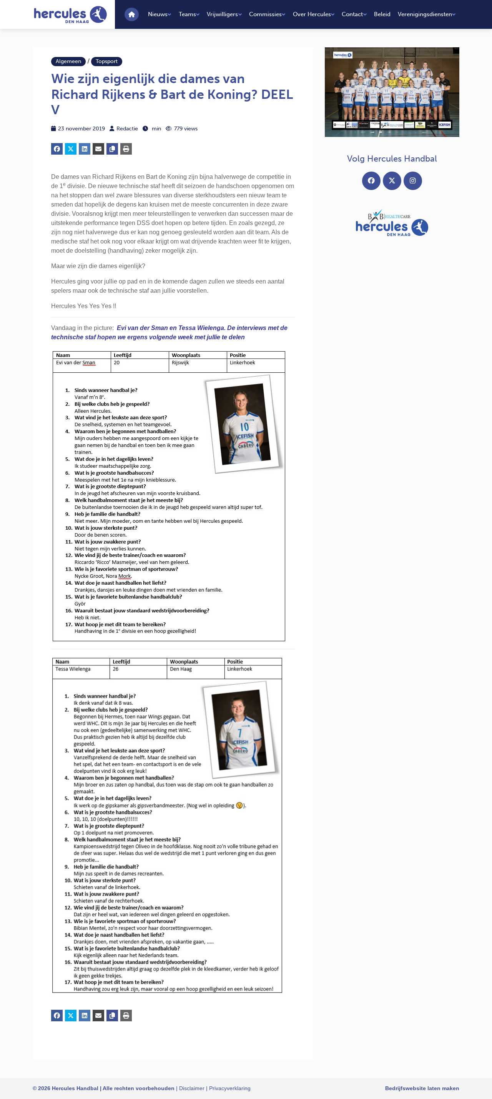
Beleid (382, 14)
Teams (187, 14)
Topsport (107, 61)
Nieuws (158, 14)
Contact (352, 14)
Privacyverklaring (230, 1088)
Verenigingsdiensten (425, 14)
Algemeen (68, 61)
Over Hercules (312, 14)
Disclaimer (191, 1088)
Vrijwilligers (222, 14)
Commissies (265, 14)
